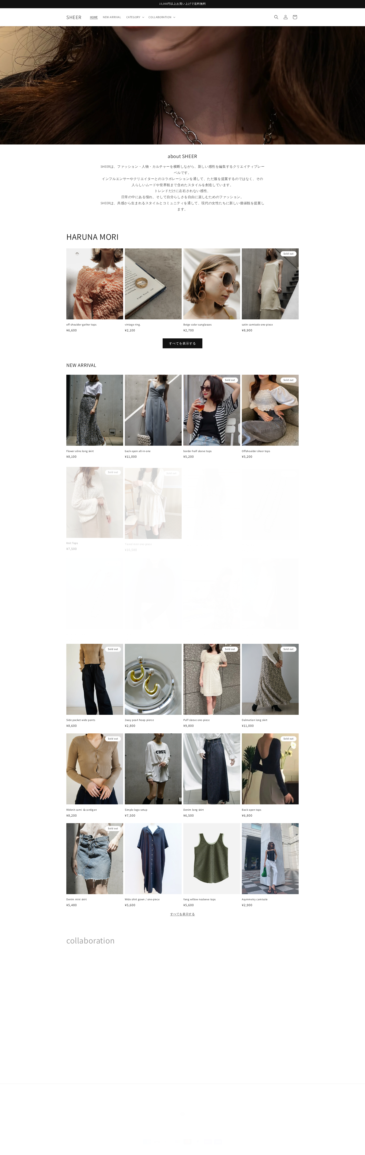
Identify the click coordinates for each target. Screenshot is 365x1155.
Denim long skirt (193, 810)
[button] (135, 17)
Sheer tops (131, 630)
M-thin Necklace (252, 540)
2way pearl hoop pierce (139, 720)
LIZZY (258, 1000)
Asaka (165, 1059)
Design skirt (249, 630)
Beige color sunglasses (197, 324)
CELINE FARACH (220, 1059)
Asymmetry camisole (256, 899)
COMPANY (129, 1095)
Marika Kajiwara (79, 1059)
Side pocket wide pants (80, 720)
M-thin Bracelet (75, 630)
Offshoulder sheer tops (256, 451)
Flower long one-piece (197, 540)
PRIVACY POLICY (208, 1095)
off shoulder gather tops (81, 324)
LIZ (162, 1000)
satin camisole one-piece (257, 324)
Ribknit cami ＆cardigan (81, 810)
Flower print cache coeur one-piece (205, 630)
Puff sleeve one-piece (196, 720)
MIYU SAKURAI (78, 1000)
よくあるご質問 (182, 1095)
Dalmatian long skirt (254, 720)
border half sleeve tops (197, 451)
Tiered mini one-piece (138, 540)
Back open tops (251, 810)
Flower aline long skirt (80, 451)
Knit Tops (72, 540)
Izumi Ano (262, 1059)
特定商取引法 (232, 1095)
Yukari (212, 1000)
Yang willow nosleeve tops (199, 899)
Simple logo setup (136, 810)
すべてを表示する (182, 343)
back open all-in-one (138, 451)
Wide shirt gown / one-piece (142, 899)
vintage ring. (133, 324)
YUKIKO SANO (125, 1000)
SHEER (78, 1145)
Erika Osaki (122, 1059)
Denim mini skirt (76, 899)
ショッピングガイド (154, 1095)
